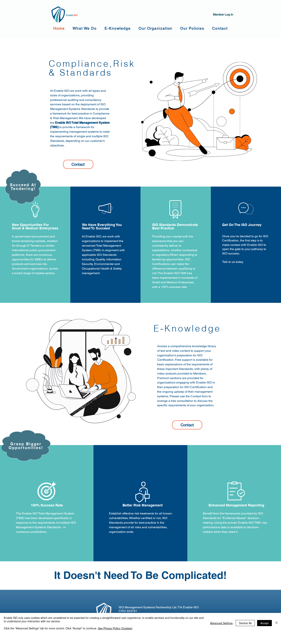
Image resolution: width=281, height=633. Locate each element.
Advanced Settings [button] (221, 623)
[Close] (276, 623)
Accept (264, 623)
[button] (84, 28)
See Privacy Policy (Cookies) (115, 628)
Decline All (245, 623)
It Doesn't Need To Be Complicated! (140, 575)
